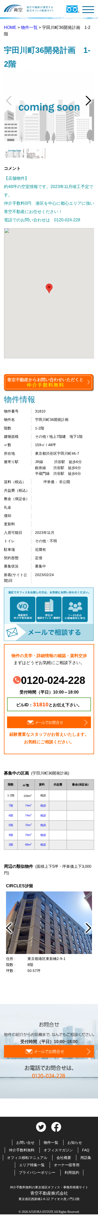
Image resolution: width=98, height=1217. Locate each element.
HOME (11, 27)
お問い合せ (25, 1142)
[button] (49, 288)
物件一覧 (30, 27)
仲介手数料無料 (21, 1150)
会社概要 (63, 1158)
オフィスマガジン (58, 1150)
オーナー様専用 (66, 1165)
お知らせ (74, 1142)
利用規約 (72, 1172)
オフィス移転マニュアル (27, 1158)
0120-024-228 (53, 680)
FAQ (85, 1150)
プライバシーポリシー (37, 1172)
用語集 (85, 1158)
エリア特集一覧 (32, 1165)
